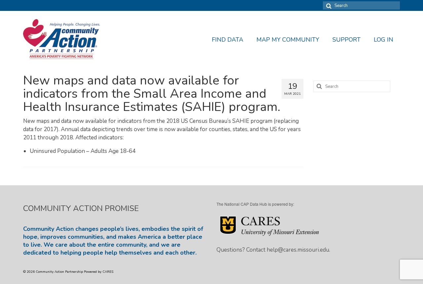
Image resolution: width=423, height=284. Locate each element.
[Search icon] (328, 5)
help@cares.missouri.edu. (298, 250)
